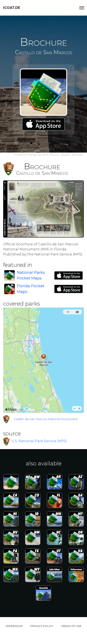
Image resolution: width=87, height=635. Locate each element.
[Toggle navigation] (81, 7)
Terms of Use (71, 626)
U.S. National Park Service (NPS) (39, 441)
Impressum (14, 626)
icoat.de (11, 8)
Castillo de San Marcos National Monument (46, 419)
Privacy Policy (41, 626)
